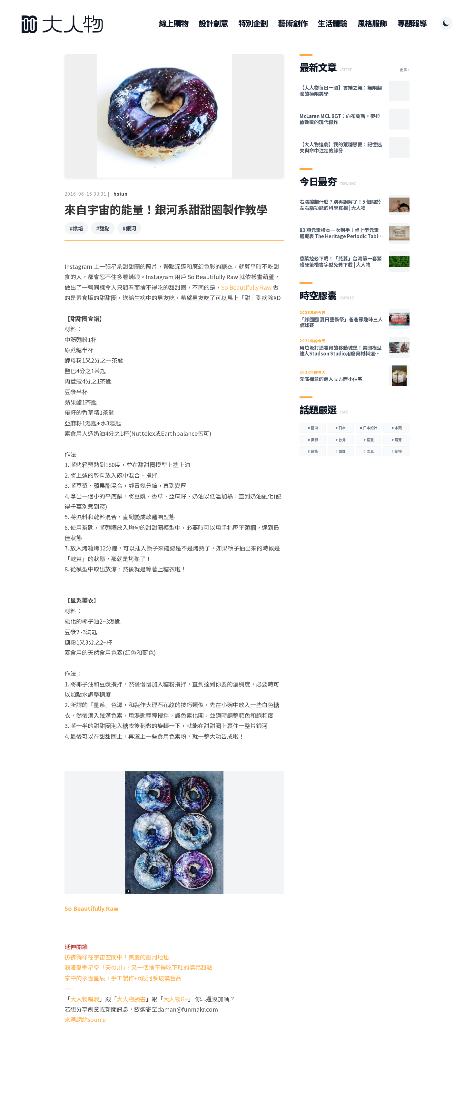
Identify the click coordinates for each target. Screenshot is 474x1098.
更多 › (405, 69)
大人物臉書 (131, 999)
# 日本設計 (368, 427)
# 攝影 (313, 439)
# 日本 (340, 427)
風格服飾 (372, 23)
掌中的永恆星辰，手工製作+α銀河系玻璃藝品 (123, 978)
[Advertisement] (174, 1050)
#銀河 (129, 228)
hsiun (121, 193)
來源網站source (85, 1019)
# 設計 (340, 451)
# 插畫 (368, 439)
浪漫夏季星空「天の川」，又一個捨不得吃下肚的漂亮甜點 (138, 967)
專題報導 (412, 23)
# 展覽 (396, 439)
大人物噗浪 (84, 999)
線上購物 (173, 23)
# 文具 (368, 451)
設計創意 (213, 23)
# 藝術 (313, 427)
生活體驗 (332, 23)
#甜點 (103, 228)
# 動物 (396, 451)
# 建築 (313, 451)
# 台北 (340, 439)
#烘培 (76, 228)
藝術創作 (292, 23)
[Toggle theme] (445, 23)
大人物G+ (175, 999)
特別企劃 (253, 23)
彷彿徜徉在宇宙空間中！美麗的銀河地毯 (116, 957)
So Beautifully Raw (246, 287)
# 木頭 (396, 427)
